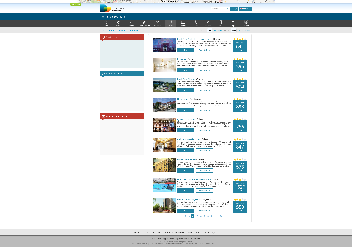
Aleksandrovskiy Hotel (189, 139)
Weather (208, 25)
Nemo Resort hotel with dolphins (194, 179)
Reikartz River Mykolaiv (189, 199)
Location (248, 30)
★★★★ (122, 30)
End (222, 216)
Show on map (204, 50)
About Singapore (162, 239)
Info (220, 25)
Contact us (149, 232)
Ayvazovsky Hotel (186, 119)
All (103, 30)
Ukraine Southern (114, 16)
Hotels (170, 25)
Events (183, 25)
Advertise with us (194, 232)
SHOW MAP (76, 4)
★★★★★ (134, 30)
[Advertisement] (122, 93)
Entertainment (144, 25)
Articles (246, 25)
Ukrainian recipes (183, 239)
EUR (220, 30)
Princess (181, 59)
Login (235, 8)
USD (215, 30)
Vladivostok (173, 239)
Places (118, 25)
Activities (131, 25)
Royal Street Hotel (186, 159)
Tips (233, 25)
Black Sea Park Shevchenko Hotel (194, 39)
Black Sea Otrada (186, 79)
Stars (234, 30)
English (246, 9)
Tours (195, 25)
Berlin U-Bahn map (197, 239)
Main (106, 25)
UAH (209, 30)
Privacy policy (178, 232)
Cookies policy (163, 232)
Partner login (210, 232)
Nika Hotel (183, 99)
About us (138, 232)
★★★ (111, 30)
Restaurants (157, 25)
